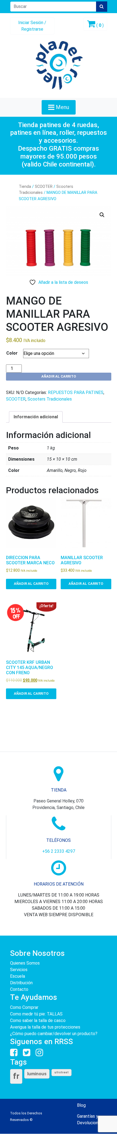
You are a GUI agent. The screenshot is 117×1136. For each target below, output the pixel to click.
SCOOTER (44, 186)
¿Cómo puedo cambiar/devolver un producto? (53, 1033)
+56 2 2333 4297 (58, 851)
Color (12, 353)
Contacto (19, 989)
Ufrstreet (61, 1072)
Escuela (17, 976)
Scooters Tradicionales (49, 399)
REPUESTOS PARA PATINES (75, 392)
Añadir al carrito (58, 376)
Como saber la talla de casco (38, 1020)
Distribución (21, 982)
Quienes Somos (25, 963)
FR (16, 1076)
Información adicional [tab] (36, 416)
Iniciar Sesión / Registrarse (32, 26)
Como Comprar (24, 1007)
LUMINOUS (37, 1073)
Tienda (25, 186)
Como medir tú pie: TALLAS (36, 1014)
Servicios (18, 969)
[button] (102, 215)
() (99, 25)
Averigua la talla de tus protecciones (45, 1027)
